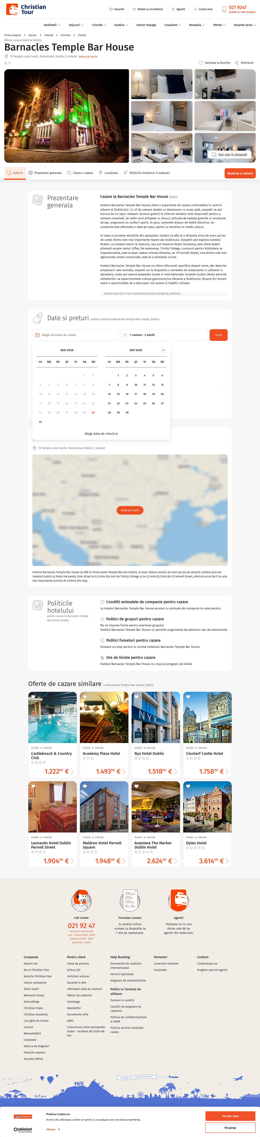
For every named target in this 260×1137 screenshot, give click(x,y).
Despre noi (30, 963)
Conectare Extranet (166, 963)
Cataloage (73, 1001)
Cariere (28, 1027)
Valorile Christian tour (38, 976)
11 (49, 394)
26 (58, 412)
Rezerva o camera (240, 173)
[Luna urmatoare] (163, 350)
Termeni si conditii (122, 1000)
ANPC (70, 1020)
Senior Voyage (146, 25)
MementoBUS (32, 1033)
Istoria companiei (35, 982)
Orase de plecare (78, 963)
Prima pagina (12, 35)
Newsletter (74, 1008)
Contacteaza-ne (207, 963)
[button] (245, 63)
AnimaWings (31, 1001)
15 (84, 394)
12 (58, 394)
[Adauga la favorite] (33, 697)
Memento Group (34, 995)
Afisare (50, 1129)
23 (93, 403)
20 (66, 403)
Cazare (32, 35)
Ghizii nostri (31, 989)
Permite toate (230, 1116)
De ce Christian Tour (36, 970)
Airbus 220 (73, 970)
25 (49, 412)
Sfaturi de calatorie (79, 995)
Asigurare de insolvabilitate (128, 980)
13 (66, 394)
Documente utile (77, 1014)
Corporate (30, 1039)
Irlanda (48, 35)
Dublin (82, 35)
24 (40, 412)
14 (75, 394)
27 (66, 412)
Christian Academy (36, 1014)
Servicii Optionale (122, 974)
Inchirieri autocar (78, 976)
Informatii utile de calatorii (84, 989)
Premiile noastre (34, 1052)
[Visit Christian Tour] (25, 9)
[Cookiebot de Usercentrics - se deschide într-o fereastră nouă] (22, 1130)
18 (49, 403)
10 (40, 394)
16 (93, 394)
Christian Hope (33, 1008)
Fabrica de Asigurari (36, 1046)
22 (84, 403)
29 (84, 412)
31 (40, 421)
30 (93, 412)
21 (75, 403)
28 (75, 412)
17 (40, 403)
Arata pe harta (88, 56)
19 (58, 403)
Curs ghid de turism (36, 1020)
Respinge (230, 1127)
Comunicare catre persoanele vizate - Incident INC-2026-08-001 (86, 1031)
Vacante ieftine (33, 1059)
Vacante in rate (76, 982)
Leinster (65, 35)
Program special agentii (212, 970)
